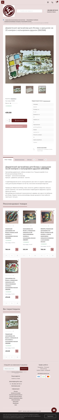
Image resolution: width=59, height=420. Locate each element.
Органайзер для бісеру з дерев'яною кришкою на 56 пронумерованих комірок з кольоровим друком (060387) (29, 234)
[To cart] (16, 249)
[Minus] (9, 121)
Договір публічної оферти (15, 396)
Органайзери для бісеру (32, 19)
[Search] (18, 11)
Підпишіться (24, 368)
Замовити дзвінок (51, 11)
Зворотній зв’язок (15, 399)
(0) (10, 103)
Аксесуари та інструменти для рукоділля (15, 19)
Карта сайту (16, 401)
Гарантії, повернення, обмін (15, 398)
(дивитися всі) (46, 101)
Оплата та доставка (41, 147)
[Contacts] (52, 2)
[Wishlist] (18, 213)
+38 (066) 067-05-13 (52, 10)
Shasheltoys (13, 98)
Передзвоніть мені (15, 385)
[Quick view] (18, 210)
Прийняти (50, 416)
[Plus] (9, 120)
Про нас (16, 391)
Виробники (15, 403)
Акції (16, 404)
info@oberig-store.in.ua (43, 373)
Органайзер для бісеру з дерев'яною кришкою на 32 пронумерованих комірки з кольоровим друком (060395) (11, 284)
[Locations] (48, 2)
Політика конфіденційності (17, 371)
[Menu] (2, 2)
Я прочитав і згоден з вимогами (17, 372)
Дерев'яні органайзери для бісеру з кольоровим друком (17, 21)
